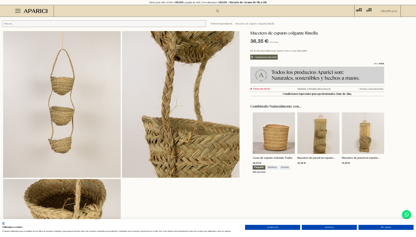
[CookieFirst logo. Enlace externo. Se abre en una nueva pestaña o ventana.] (3, 223)
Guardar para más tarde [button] (265, 57)
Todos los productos (221, 23)
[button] (336, 157)
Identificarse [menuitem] (389, 11)
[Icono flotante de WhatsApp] (406, 214)
